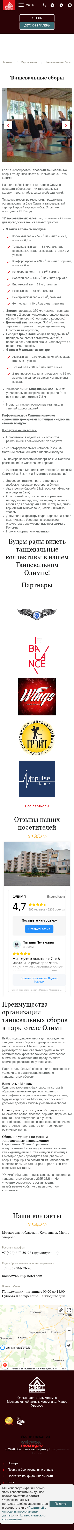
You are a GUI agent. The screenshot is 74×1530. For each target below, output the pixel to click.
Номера (13, 1463)
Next (66, 125)
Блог (11, 1482)
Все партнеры (37, 806)
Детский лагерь (37, 25)
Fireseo (37, 1453)
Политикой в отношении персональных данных (24, 1511)
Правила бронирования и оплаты (31, 1469)
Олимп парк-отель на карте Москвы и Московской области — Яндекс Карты (39, 990)
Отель (37, 18)
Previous (8, 125)
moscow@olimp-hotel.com (22, 1276)
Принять (61, 1504)
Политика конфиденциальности (30, 1476)
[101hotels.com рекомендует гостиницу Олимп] (48, 1422)
